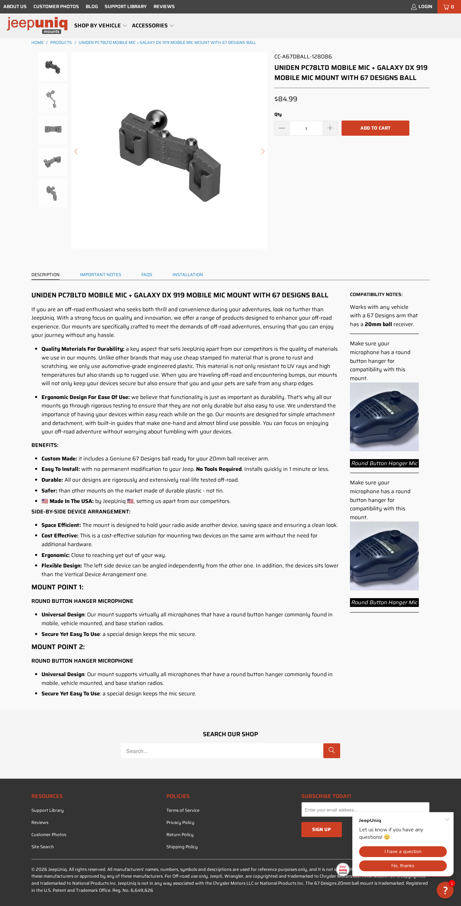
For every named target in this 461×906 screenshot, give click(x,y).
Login (425, 6)
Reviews (164, 6)
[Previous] (76, 151)
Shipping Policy (182, 846)
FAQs (146, 274)
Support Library (126, 6)
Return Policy (180, 834)
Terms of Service (182, 810)
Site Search (42, 846)
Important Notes (100, 274)
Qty (278, 114)
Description (45, 274)
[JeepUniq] (37, 26)
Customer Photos (56, 6)
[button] (101, 26)
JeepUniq (57, 869)
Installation (187, 274)
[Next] (262, 151)
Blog (92, 6)
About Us (15, 6)
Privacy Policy (180, 822)
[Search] (331, 750)
